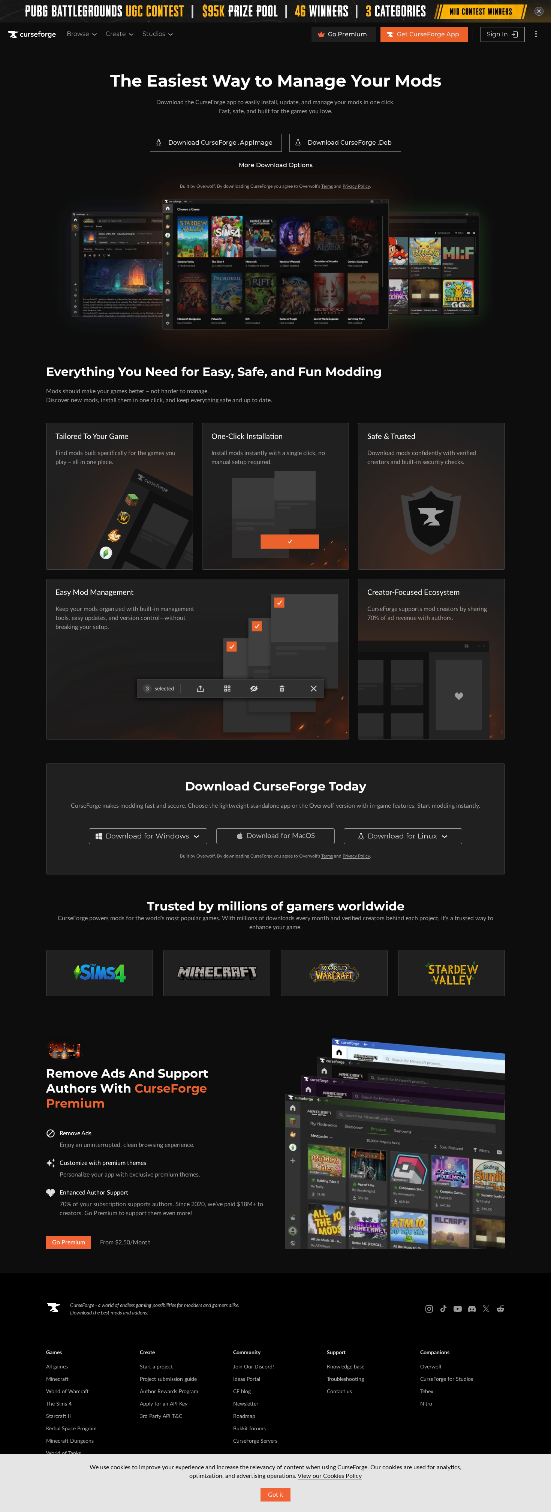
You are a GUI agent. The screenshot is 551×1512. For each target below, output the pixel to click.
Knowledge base (345, 1367)
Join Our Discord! (253, 1367)
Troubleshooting (345, 1379)
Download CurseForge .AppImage (220, 142)
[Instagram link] (429, 1308)
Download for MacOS (281, 836)
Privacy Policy (356, 186)
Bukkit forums (249, 1428)
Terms (327, 186)
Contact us (339, 1391)
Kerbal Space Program (71, 1428)
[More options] (536, 34)
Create (116, 33)
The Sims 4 (59, 1404)
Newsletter (245, 1404)
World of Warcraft (67, 1391)
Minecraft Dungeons (70, 1441)
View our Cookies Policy (330, 1476)
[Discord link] (471, 1308)
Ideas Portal (246, 1379)
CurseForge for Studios (446, 1379)
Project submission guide (168, 1379)
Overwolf (321, 806)
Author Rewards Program (169, 1391)
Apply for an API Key (163, 1404)
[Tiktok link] (443, 1308)
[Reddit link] (500, 1308)
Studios (153, 33)
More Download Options (276, 165)
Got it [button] (275, 1495)
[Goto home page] (32, 34)
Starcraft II (58, 1416)
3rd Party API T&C (161, 1416)
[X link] (486, 1308)
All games (57, 1367)
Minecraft (57, 1379)
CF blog (242, 1391)
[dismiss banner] (539, 11)
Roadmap (244, 1416)
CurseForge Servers (255, 1441)
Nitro (426, 1404)
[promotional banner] (275, 11)
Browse (78, 33)
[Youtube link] (457, 1308)
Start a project (156, 1367)
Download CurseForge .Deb (350, 142)
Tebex (426, 1391)
